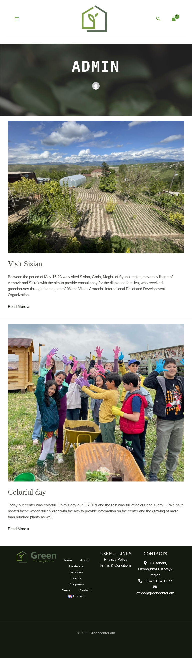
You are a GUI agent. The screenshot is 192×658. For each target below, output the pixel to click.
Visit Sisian (25, 264)
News (66, 590)
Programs (76, 584)
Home (67, 560)
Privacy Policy (116, 559)
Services (76, 572)
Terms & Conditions (116, 565)
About (85, 560)
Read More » (18, 306)
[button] (158, 19)
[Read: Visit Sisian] (96, 187)
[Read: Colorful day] (96, 402)
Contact (84, 590)
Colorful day (27, 492)
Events (76, 578)
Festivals (76, 566)
